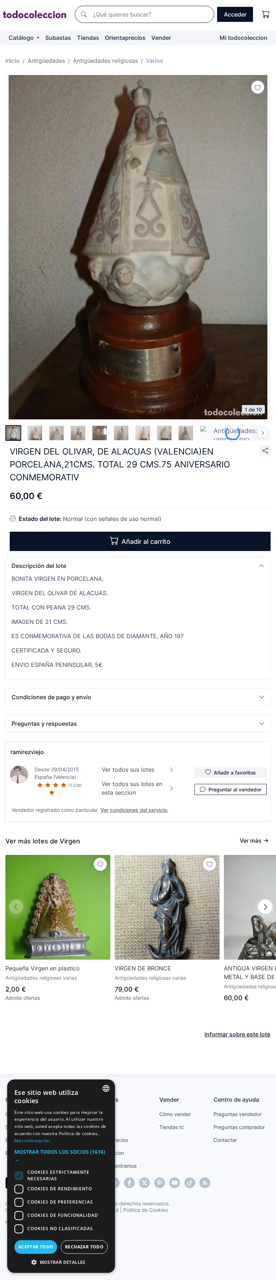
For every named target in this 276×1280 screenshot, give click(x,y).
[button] (138, 565)
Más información (32, 1141)
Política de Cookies (145, 1210)
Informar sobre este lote (237, 1034)
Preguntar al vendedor (234, 789)
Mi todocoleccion (243, 37)
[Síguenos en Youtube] (174, 1182)
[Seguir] (257, 87)
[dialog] (61, 1176)
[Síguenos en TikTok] (189, 1182)
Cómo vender (175, 1114)
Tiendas (88, 37)
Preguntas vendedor (237, 1114)
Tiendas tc (171, 1127)
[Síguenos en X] (144, 1182)
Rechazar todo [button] (84, 1247)
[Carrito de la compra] (266, 14)
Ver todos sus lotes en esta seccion (132, 788)
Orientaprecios (125, 37)
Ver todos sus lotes (128, 769)
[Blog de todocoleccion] (204, 1182)
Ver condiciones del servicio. (134, 810)
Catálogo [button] (22, 37)
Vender (161, 37)
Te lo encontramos (115, 1166)
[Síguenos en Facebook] (129, 1182)
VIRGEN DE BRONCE (143, 968)
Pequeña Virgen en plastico (42, 968)
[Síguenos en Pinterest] (159, 1182)
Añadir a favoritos (235, 773)
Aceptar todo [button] (36, 1247)
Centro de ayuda (236, 1099)
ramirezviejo (27, 752)
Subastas (58, 37)
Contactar (225, 1140)
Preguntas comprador (239, 1127)
